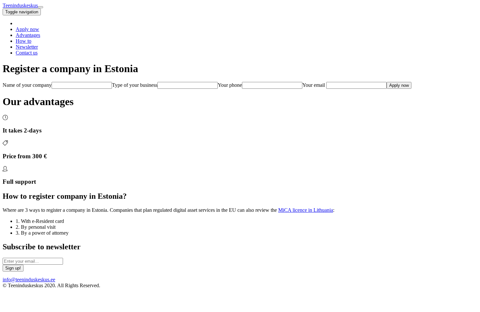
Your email (313, 85)
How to (23, 41)
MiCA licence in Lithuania (305, 210)
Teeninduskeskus (20, 5)
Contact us (27, 52)
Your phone (230, 85)
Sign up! (13, 268)
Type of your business (134, 85)
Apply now (27, 29)
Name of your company (27, 85)
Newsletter (27, 47)
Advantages (28, 35)
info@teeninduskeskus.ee (29, 279)
